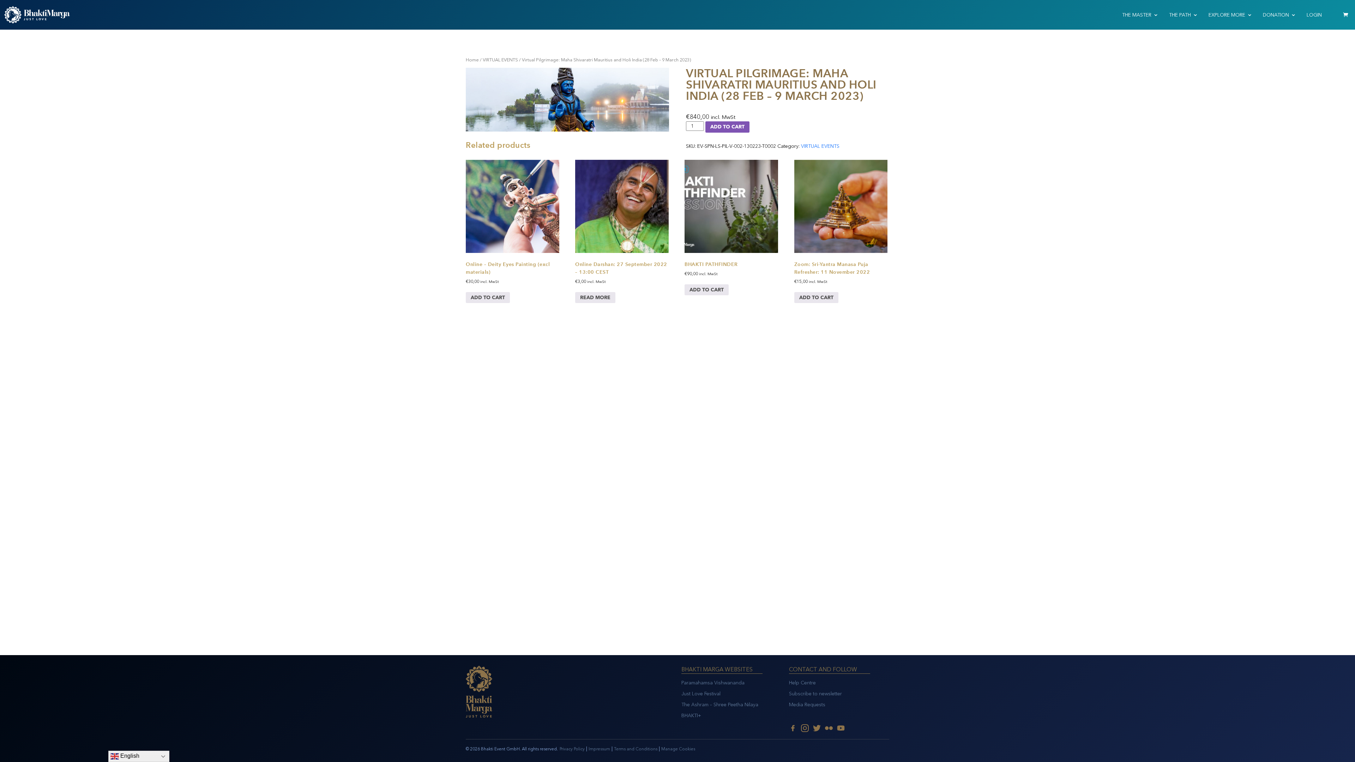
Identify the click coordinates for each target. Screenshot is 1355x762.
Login (1314, 15)
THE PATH (1180, 15)
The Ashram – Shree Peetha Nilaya (719, 705)
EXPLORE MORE (1227, 15)
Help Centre (802, 683)
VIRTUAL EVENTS (500, 59)
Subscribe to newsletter (815, 694)
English (129, 756)
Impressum (599, 748)
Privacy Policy (572, 748)
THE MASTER (1136, 15)
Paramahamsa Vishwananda (713, 683)
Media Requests (807, 705)
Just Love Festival (701, 694)
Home (472, 59)
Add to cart (727, 127)
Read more (595, 298)
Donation (1276, 15)
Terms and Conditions (635, 748)
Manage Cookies (678, 748)
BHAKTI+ (691, 716)
